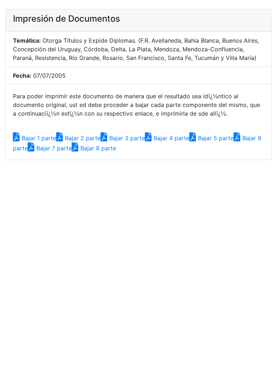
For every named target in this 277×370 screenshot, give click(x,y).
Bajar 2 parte (82, 138)
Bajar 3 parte (126, 138)
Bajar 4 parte (170, 138)
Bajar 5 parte (215, 138)
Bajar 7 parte (53, 148)
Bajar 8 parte (97, 148)
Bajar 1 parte (38, 138)
